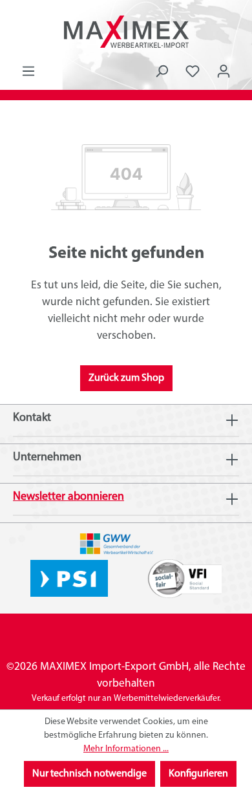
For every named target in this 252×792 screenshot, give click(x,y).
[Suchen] (161, 71)
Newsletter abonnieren (68, 497)
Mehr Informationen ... (126, 749)
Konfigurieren (198, 774)
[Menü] (28, 71)
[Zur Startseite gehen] (126, 32)
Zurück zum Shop (126, 378)
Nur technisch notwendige (89, 774)
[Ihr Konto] (223, 71)
